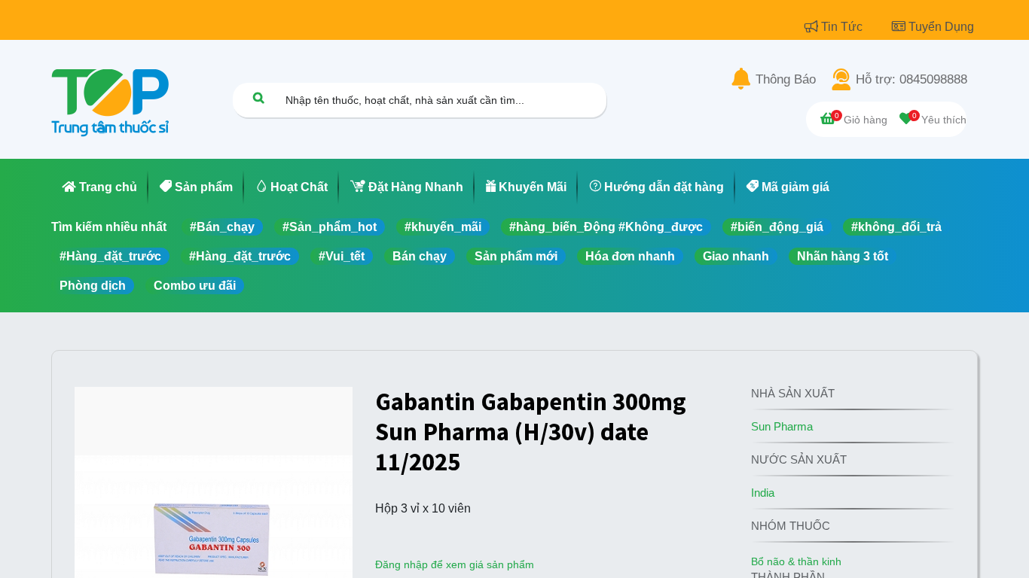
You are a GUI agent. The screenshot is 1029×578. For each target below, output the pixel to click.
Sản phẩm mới (516, 256)
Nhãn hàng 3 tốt (842, 256)
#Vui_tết (342, 256)
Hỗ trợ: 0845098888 (911, 80)
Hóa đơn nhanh (630, 256)
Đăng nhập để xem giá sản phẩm (454, 564)
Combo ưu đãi (195, 285)
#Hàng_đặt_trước (110, 256)
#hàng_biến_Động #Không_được (606, 227)
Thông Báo (786, 80)
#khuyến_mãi (443, 227)
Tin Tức (843, 26)
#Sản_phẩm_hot (329, 227)
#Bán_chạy (222, 227)
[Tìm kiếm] (258, 97)
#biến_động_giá (777, 227)
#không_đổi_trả (896, 227)
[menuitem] (99, 187)
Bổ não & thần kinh (796, 561)
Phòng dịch (93, 285)
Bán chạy (419, 256)
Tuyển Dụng (941, 26)
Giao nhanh (736, 256)
